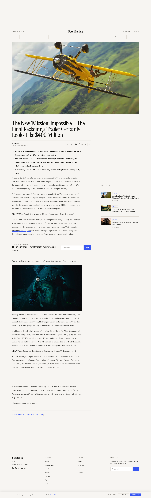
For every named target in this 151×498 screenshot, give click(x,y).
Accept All (135, 495)
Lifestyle (53, 37)
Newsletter (121, 37)
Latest (16, 37)
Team (79, 469)
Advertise (81, 465)
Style (70, 37)
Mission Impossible (18, 414)
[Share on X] (71, 144)
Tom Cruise (61, 177)
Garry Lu (17, 143)
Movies (26, 118)
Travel (44, 37)
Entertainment (34, 37)
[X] (19, 468)
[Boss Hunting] (75, 31)
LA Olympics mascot (58, 188)
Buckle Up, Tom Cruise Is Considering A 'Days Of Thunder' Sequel (49, 351)
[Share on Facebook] (76, 144)
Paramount (30, 414)
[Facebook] (16, 468)
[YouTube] (22, 468)
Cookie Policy (54, 495)
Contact (80, 472)
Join (87, 247)
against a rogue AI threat (42, 197)
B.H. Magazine (133, 37)
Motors (62, 37)
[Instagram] (13, 468)
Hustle (23, 37)
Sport (77, 37)
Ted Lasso (16, 363)
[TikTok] (25, 468)
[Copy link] (67, 144)
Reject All (123, 495)
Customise (112, 495)
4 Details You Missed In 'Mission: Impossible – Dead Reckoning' (48, 214)
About (80, 461)
